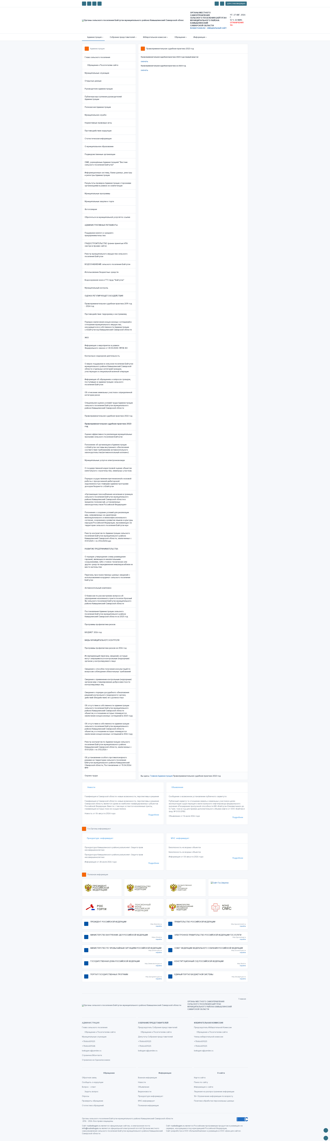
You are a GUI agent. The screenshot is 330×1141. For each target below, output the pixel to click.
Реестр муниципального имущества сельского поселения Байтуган (106, 255)
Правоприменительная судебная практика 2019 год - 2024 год (108, 304)
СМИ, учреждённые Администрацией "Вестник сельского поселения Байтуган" (106, 163)
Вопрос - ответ (89, 1087)
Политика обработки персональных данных (214, 1101)
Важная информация (147, 1077)
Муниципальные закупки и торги (99, 201)
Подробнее (153, 815)
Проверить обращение (92, 1101)
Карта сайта (199, 1077)
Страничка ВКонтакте (92, 1055)
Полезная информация (97, 874)
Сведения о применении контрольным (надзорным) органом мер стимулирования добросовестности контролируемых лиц (108, 682)
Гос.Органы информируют (99, 829)
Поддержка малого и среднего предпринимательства (99, 234)
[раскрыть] (217, 4)
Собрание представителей (153, 1023)
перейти (159, 926)
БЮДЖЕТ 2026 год (93, 632)
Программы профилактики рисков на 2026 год (106, 648)
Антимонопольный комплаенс (98, 588)
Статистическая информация (98, 138)
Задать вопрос (91, 1091)
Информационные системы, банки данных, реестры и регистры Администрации (108, 173)
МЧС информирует (180, 838)
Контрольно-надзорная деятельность (102, 356)
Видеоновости (144, 1091)
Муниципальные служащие (97, 73)
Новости (91, 787)
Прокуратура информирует (100, 838)
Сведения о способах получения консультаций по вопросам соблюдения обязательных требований (108, 670)
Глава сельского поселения (97, 57)
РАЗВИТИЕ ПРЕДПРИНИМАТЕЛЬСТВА (101, 549)
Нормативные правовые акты (98, 123)
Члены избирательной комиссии (208, 1037)
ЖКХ (87, 337)
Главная (154, 776)
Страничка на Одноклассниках (96, 1060)
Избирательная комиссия (208, 1023)
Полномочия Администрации (98, 107)
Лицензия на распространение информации (214, 1091)
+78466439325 (88, 1041)
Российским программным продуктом (211, 1126)
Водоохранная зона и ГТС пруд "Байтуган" (104, 280)
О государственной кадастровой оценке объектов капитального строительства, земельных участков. (108, 469)
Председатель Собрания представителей (157, 1027)
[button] (93, 37)
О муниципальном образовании (99, 146)
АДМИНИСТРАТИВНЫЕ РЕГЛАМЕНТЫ (101, 225)
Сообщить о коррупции (92, 1082)
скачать (144, 61)
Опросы (85, 1096)
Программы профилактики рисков (100, 624)
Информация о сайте (203, 1087)
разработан (176, 1131)
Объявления (177, 787)
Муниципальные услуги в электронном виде (105, 460)
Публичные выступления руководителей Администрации (103, 97)
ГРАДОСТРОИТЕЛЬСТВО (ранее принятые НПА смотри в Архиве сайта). (106, 244)
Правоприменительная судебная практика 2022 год (108, 416)
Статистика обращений (93, 1105)
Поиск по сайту (201, 1082)
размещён (213, 1131)
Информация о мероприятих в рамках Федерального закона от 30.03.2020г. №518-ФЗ (106, 346)
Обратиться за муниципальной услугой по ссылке (107, 217)
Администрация (97, 48)
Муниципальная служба (95, 115)
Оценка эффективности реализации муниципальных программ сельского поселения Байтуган (108, 435)
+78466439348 (88, 1046)
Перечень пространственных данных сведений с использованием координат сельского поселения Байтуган (107, 577)
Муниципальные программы (97, 193)
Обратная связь (89, 1077)
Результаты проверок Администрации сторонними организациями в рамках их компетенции (108, 184)
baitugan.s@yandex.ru (91, 1051)
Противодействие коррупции (98, 131)
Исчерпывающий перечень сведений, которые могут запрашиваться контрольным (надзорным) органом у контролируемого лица (107, 658)
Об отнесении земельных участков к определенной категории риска (108, 393)
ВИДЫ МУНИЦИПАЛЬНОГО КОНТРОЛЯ (102, 640)
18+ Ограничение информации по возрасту (213, 1096)
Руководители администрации (99, 89)
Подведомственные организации (100, 154)
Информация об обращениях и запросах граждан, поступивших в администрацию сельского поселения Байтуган (108, 382)
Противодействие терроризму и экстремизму (106, 314)
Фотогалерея (91, 209)
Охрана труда (91, 776)
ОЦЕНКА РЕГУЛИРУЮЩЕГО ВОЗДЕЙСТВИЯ (104, 296)
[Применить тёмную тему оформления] (99, 4)
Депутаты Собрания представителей (155, 1037)
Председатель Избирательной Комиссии (213, 1027)
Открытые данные (93, 81)
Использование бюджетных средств (101, 272)
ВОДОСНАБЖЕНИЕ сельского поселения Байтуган (107, 264)
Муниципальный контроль (96, 288)
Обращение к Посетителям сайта (102, 65)
